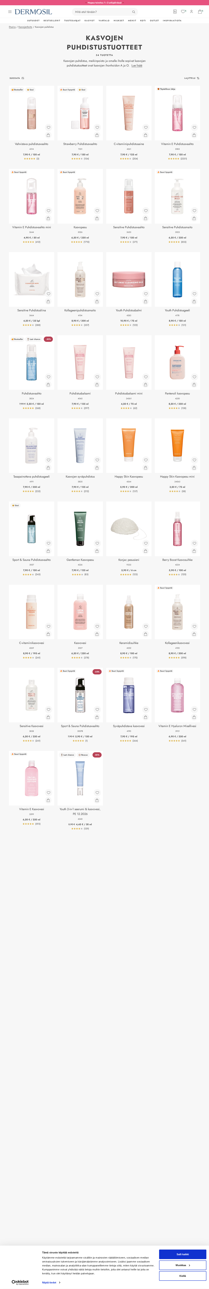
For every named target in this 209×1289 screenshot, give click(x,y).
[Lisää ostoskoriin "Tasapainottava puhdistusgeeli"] (48, 467)
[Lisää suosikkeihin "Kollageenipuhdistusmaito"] (97, 293)
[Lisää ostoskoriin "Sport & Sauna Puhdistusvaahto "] (48, 551)
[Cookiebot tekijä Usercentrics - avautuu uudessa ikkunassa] (20, 1282)
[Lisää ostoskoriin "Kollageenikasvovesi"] (194, 634)
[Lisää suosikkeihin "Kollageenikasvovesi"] (194, 626)
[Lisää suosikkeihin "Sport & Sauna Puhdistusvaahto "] (48, 543)
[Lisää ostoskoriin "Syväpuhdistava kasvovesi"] (145, 717)
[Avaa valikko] (10, 12)
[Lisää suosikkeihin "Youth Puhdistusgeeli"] (194, 293)
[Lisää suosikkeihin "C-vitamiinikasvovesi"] (48, 626)
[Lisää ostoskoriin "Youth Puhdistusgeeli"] (194, 301)
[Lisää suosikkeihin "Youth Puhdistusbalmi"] (146, 293)
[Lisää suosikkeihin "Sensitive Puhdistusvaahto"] (146, 210)
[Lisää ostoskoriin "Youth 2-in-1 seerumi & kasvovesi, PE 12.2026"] (97, 800)
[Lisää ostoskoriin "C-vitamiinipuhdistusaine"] (145, 135)
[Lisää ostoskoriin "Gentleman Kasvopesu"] (97, 551)
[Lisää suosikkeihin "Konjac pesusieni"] (146, 543)
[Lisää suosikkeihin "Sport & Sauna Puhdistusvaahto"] (97, 709)
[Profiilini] (191, 12)
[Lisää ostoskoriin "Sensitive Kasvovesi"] (48, 717)
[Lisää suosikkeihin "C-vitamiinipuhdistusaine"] (146, 127)
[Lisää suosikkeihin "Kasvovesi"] (97, 626)
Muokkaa (181, 1265)
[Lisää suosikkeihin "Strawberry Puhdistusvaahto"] (97, 127)
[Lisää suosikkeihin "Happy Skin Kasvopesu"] (146, 460)
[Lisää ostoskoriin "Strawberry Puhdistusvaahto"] (97, 135)
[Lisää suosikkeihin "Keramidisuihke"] (146, 626)
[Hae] (133, 12)
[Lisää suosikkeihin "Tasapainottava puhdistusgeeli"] (48, 460)
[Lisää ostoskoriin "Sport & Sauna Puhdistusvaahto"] (97, 717)
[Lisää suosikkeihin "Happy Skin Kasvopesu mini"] (194, 460)
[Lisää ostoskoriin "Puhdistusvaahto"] (48, 384)
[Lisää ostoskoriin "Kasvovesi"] (97, 634)
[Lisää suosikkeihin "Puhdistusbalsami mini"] (146, 377)
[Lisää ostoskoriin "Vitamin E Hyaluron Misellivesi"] (194, 717)
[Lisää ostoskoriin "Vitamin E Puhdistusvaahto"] (194, 135)
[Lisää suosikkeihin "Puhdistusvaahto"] (48, 377)
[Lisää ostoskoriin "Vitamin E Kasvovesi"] (48, 800)
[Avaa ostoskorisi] (200, 12)
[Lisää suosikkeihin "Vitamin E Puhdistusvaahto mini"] (48, 210)
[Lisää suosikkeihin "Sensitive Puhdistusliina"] (48, 293)
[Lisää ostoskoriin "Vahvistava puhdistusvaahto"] (48, 135)
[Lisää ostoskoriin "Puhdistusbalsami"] (97, 384)
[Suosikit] (183, 12)
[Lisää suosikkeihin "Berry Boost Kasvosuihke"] (194, 543)
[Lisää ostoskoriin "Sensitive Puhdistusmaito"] (194, 218)
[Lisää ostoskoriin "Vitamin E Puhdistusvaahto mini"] (48, 218)
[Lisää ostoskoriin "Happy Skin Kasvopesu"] (145, 467)
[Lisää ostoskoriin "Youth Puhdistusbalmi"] (145, 301)
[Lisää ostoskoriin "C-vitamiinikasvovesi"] (48, 634)
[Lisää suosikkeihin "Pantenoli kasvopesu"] (194, 377)
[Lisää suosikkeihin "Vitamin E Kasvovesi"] (48, 792)
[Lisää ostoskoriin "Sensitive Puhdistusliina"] (48, 301)
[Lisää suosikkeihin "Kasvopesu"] (97, 210)
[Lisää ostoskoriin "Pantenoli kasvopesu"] (194, 384)
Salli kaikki (183, 1254)
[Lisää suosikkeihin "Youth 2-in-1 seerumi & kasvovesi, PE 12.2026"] (97, 792)
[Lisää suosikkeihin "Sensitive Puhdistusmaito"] (194, 210)
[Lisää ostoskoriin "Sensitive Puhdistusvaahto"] (145, 218)
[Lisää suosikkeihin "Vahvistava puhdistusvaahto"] (48, 127)
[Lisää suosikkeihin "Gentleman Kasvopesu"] (97, 543)
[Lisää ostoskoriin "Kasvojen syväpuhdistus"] (97, 467)
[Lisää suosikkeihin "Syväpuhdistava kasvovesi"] (146, 709)
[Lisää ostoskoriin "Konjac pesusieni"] (145, 551)
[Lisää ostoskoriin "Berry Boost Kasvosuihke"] (194, 551)
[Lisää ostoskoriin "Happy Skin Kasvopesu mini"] (194, 467)
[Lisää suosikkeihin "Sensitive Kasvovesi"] (48, 709)
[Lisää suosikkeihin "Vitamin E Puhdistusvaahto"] (194, 127)
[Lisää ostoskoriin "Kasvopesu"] (97, 218)
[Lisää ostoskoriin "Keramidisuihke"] (145, 634)
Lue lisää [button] (137, 65)
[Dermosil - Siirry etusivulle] (34, 12)
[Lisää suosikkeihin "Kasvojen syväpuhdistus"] (97, 460)
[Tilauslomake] (175, 12)
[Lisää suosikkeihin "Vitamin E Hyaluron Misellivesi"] (194, 709)
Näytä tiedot (49, 1282)
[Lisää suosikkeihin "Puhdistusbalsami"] (97, 377)
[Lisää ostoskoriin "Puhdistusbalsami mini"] (145, 384)
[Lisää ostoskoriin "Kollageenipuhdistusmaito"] (97, 301)
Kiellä (182, 1275)
